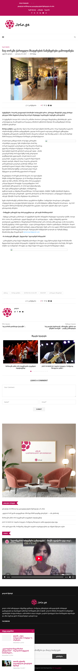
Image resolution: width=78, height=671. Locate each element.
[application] (39, 558)
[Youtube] (43, 13)
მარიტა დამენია (15, 293)
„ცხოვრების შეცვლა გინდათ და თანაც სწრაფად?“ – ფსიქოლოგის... (37, 3)
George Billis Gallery (30, 293)
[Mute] (70, 577)
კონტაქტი (40, 10)
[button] (31, 3)
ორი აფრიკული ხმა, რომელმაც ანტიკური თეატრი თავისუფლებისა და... (57, 367)
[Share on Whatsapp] (46, 105)
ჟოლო (10, 54)
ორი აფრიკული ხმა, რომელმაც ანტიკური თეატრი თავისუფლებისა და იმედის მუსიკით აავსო (33, 526)
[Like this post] (42, 105)
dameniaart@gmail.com (31, 232)
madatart (43, 293)
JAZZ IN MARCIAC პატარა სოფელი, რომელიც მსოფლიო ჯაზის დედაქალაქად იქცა (30, 522)
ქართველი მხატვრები (55, 293)
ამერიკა (5, 293)
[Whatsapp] (46, 13)
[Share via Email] (51, 105)
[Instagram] (37, 13)
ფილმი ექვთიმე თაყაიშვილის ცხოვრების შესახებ (22, 663)
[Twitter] (34, 13)
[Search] (75, 37)
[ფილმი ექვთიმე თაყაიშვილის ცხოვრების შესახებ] (6, 663)
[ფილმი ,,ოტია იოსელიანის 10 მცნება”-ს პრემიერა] (6, 638)
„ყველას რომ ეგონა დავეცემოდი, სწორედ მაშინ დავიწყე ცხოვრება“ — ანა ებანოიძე (30, 513)
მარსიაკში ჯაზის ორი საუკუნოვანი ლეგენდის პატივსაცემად (22, 518)
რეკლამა (47, 10)
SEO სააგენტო (56, 668)
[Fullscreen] (73, 577)
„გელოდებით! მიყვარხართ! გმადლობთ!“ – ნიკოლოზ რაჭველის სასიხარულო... (15, 651)
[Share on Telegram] (48, 105)
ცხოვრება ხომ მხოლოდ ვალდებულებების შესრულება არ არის (36, 6)
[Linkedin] (40, 13)
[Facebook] (31, 13)
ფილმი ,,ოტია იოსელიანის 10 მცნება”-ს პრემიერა (22, 638)
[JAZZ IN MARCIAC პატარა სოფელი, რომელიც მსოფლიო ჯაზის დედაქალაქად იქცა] (20, 351)
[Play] (5, 577)
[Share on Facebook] (44, 105)
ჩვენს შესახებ (32, 10)
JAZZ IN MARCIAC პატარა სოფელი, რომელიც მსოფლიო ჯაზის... (20, 367)
